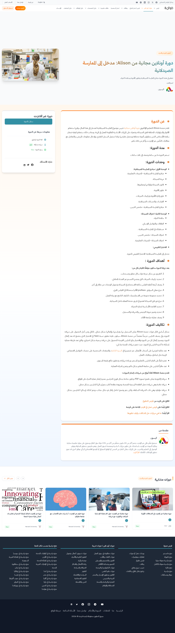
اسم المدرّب (170, 83)
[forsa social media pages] (102, 604)
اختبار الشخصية (115, 8)
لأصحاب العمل (8, 2)
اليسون (161, 89)
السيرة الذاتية (116, 350)
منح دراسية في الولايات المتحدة (46, 553)
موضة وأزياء (82, 560)
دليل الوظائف (79, 8)
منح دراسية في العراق (21, 582)
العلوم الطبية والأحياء (78, 557)
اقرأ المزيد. (136, 452)
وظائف (125, 8)
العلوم (84, 571)
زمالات (142, 564)
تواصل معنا (20, 2)
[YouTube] (136, 2)
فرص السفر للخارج (135, 8)
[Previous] (23, 478)
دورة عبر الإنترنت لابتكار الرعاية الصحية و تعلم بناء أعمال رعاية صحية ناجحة (24, 515)
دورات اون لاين (148, 8)
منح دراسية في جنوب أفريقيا (19, 578)
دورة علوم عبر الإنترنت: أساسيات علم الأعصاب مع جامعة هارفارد (67, 515)
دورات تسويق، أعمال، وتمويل (76, 553)
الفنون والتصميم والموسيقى (104, 560)
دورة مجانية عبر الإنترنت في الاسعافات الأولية (156, 513)
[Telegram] (140, 2)
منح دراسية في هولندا (49, 589)
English (40, 2)
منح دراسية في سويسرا (21, 553)
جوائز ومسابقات (166, 574)
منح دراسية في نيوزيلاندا (20, 585)
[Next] (18, 478)
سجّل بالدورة (28, 121)
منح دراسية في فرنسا (21, 574)
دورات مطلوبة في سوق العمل (104, 553)
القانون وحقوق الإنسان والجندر (103, 574)
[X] (152, 2)
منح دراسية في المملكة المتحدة (47, 560)
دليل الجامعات (68, 8)
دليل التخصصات (91, 8)
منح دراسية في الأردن (49, 557)
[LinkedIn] (144, 2)
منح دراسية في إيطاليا (21, 571)
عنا (113, 610)
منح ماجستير (167, 553)
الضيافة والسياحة (80, 567)
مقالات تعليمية (104, 8)
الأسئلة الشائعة (69, 610)
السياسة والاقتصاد (79, 574)
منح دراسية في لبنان (22, 567)
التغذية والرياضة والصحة (105, 582)
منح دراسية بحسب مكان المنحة (45, 545)
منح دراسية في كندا (50, 571)
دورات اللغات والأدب (107, 557)
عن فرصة (30, 2)
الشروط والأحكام (94, 610)
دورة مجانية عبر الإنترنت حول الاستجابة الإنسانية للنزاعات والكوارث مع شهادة (111, 515)
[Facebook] (156, 2)
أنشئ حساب (20, 8)
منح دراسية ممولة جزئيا (164, 560)
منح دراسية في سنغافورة (20, 564)
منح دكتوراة (168, 557)
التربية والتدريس (108, 578)
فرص (157, 8)
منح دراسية (168, 571)
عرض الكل (10, 478)
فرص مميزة (168, 545)
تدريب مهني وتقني (138, 567)
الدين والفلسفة (81, 582)
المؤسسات (58, 8)
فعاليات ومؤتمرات (138, 557)
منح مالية (168, 567)
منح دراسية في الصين (49, 585)
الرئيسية (119, 610)
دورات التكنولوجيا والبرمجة (105, 567)
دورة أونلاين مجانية (131, 128)
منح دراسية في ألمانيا (50, 578)
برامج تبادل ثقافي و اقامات (135, 571)
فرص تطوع (140, 560)
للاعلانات (106, 610)
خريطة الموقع (56, 610)
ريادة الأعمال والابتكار (79, 564)
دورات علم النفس (108, 571)
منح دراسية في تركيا (50, 582)
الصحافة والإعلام (108, 585)
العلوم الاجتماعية (80, 578)
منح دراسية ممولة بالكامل (163, 564)
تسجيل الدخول (8, 8)
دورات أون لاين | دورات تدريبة (103, 545)
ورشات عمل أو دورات (136, 553)
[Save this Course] (169, 519)
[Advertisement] (87, 627)
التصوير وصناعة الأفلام (106, 564)
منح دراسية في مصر (50, 574)
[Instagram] (148, 2)
